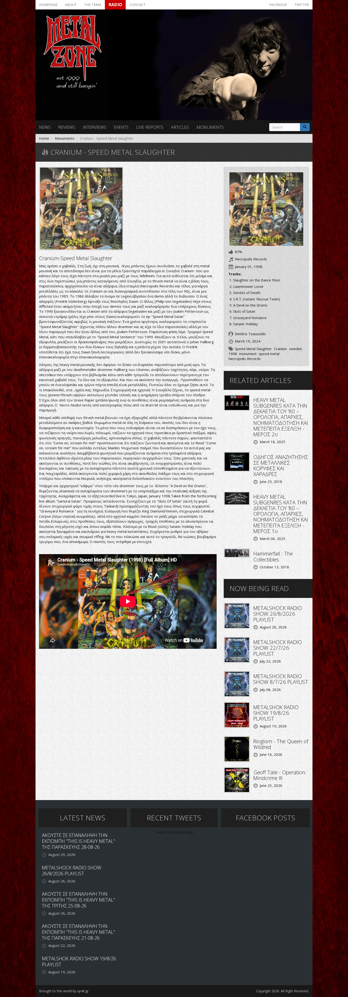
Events (121, 127)
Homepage (48, 4)
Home (44, 138)
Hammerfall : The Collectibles (273, 556)
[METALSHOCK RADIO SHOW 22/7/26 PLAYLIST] (237, 649)
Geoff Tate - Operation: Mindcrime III (279, 775)
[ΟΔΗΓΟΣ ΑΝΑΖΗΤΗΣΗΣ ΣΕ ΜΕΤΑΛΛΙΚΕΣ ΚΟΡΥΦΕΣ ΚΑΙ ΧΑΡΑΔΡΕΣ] (237, 461)
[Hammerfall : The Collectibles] (237, 552)
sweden (295, 348)
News (45, 127)
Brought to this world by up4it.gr (64, 991)
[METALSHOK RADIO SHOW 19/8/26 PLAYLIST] (237, 714)
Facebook (278, 4)
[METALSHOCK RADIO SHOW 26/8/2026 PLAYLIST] (237, 615)
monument (248, 353)
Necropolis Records (244, 358)
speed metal (269, 353)
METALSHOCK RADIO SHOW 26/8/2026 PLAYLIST (277, 613)
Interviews (94, 127)
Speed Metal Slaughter (253, 348)
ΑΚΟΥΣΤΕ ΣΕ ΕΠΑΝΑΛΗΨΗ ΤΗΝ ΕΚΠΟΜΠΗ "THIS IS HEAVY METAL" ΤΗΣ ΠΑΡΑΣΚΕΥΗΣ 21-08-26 (78, 932)
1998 (232, 353)
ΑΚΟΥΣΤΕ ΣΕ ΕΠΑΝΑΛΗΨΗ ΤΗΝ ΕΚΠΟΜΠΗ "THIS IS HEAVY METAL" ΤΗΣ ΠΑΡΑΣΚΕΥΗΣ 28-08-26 (78, 841)
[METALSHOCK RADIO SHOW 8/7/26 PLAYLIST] (237, 683)
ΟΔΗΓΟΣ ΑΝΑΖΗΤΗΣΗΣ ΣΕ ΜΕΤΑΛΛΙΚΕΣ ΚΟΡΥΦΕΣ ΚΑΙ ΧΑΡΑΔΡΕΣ (280, 465)
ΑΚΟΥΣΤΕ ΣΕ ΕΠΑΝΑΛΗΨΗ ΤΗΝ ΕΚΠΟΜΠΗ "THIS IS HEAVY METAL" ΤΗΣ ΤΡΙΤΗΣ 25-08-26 (78, 900)
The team (92, 4)
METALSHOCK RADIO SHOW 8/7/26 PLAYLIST (280, 678)
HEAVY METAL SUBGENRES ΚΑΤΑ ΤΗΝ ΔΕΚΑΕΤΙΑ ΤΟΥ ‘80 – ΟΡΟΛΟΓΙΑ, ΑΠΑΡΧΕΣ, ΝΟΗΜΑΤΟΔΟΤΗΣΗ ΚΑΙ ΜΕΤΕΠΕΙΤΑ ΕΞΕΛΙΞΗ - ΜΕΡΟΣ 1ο (280, 513)
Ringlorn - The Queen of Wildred (280, 744)
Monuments (210, 127)
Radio (115, 4)
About (71, 4)
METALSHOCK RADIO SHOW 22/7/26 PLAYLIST (277, 647)
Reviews (66, 127)
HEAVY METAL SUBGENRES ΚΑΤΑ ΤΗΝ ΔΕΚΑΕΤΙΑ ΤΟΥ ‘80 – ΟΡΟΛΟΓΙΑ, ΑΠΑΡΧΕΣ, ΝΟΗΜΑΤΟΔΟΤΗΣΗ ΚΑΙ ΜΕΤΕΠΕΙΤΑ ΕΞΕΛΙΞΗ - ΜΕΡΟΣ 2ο (280, 417)
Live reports (149, 127)
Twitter (301, 4)
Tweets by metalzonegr (174, 832)
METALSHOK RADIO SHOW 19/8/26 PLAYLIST (276, 712)
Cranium (280, 348)
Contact (138, 4)
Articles (180, 127)
